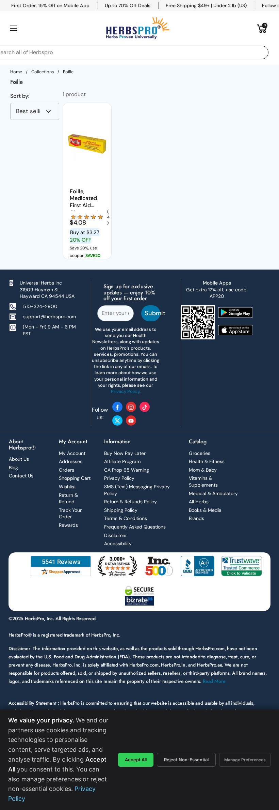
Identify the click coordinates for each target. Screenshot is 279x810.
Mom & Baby (203, 470)
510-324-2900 (40, 306)
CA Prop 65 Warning (126, 470)
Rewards (68, 525)
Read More (214, 681)
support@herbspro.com (49, 317)
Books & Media (205, 510)
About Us (19, 459)
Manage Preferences (245, 759)
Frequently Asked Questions (135, 527)
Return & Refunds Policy (130, 502)
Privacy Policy (119, 478)
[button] (262, 28)
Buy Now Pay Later (125, 453)
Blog (13, 467)
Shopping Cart (75, 478)
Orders (66, 470)
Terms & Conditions (125, 518)
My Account (72, 453)
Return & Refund (68, 498)
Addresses (70, 461)
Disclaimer (115, 535)
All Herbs (199, 502)
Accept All (136, 759)
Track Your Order (70, 513)
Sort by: (19, 96)
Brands (196, 518)
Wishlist (67, 487)
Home (16, 72)
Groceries (199, 453)
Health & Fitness (207, 461)
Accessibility (118, 543)
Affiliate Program (122, 461)
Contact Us (21, 476)
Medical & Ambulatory (213, 493)
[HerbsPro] (137, 28)
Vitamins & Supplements (203, 481)
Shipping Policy (120, 510)
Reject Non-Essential (186, 759)
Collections (42, 72)
